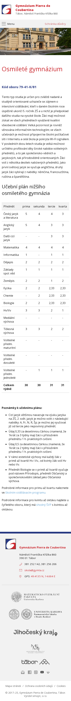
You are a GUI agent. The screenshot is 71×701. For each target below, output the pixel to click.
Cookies (61, 686)
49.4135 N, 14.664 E (43, 576)
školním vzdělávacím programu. (25, 492)
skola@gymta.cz (34, 570)
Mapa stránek (13, 686)
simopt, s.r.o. (39, 696)
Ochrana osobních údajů (39, 686)
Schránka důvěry (55, 23)
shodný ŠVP (43, 505)
